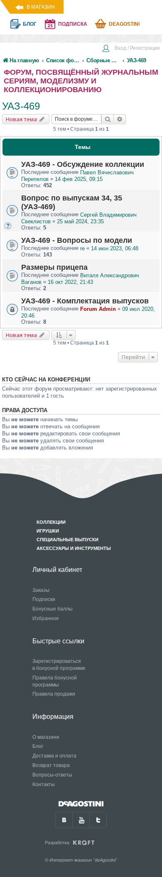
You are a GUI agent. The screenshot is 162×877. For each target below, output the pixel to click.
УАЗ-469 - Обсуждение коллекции (82, 164)
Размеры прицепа (54, 267)
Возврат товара (51, 765)
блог (30, 24)
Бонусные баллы (52, 609)
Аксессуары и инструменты (74, 548)
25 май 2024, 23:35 (80, 221)
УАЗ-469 (21, 106)
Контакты (43, 784)
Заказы (40, 590)
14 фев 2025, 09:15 (79, 179)
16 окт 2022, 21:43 (70, 282)
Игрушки (48, 530)
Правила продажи (53, 694)
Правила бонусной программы (54, 681)
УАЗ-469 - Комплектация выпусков (85, 301)
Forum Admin (98, 309)
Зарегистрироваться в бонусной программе (59, 664)
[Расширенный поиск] (120, 119)
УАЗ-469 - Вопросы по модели (76, 240)
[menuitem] (131, 49)
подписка (72, 24)
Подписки (43, 599)
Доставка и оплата (54, 756)
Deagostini (124, 24)
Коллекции (51, 522)
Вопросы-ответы (52, 775)
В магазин (41, 7)
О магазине (45, 737)
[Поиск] (107, 119)
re (82, 248)
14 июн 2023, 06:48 (114, 248)
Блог (37, 746)
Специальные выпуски (67, 539)
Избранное (45, 618)
